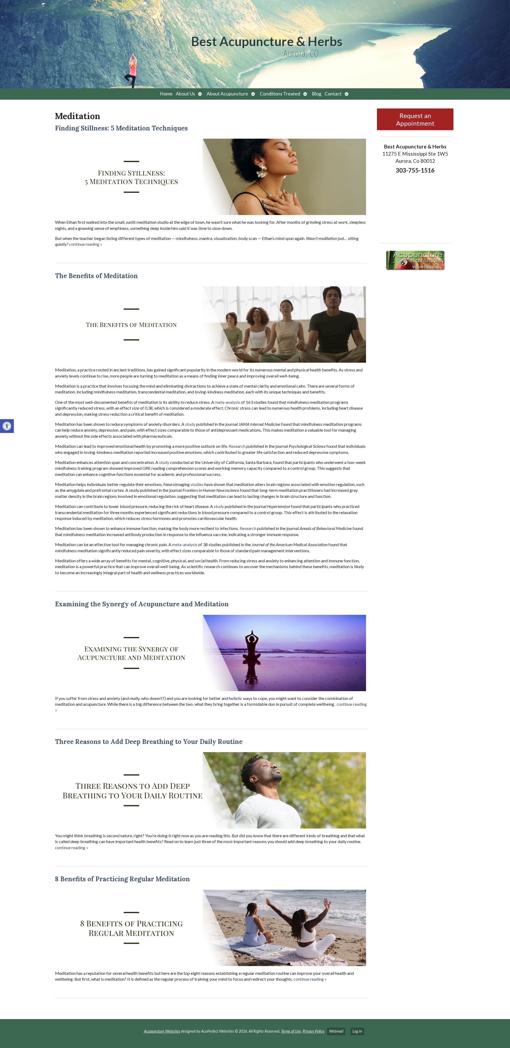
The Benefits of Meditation (96, 276)
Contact (333, 94)
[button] (7, 426)
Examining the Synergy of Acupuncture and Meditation (142, 604)
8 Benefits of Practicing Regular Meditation (122, 879)
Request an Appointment (415, 119)
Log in (357, 1031)
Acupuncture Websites (162, 1031)
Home (166, 94)
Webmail (336, 1031)
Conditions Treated (280, 94)
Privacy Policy (313, 1031)
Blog (316, 94)
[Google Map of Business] (415, 206)
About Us (185, 94)
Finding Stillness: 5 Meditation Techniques (121, 128)
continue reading (85, 244)
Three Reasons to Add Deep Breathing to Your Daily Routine (149, 742)
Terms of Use (291, 1031)
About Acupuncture (227, 94)
